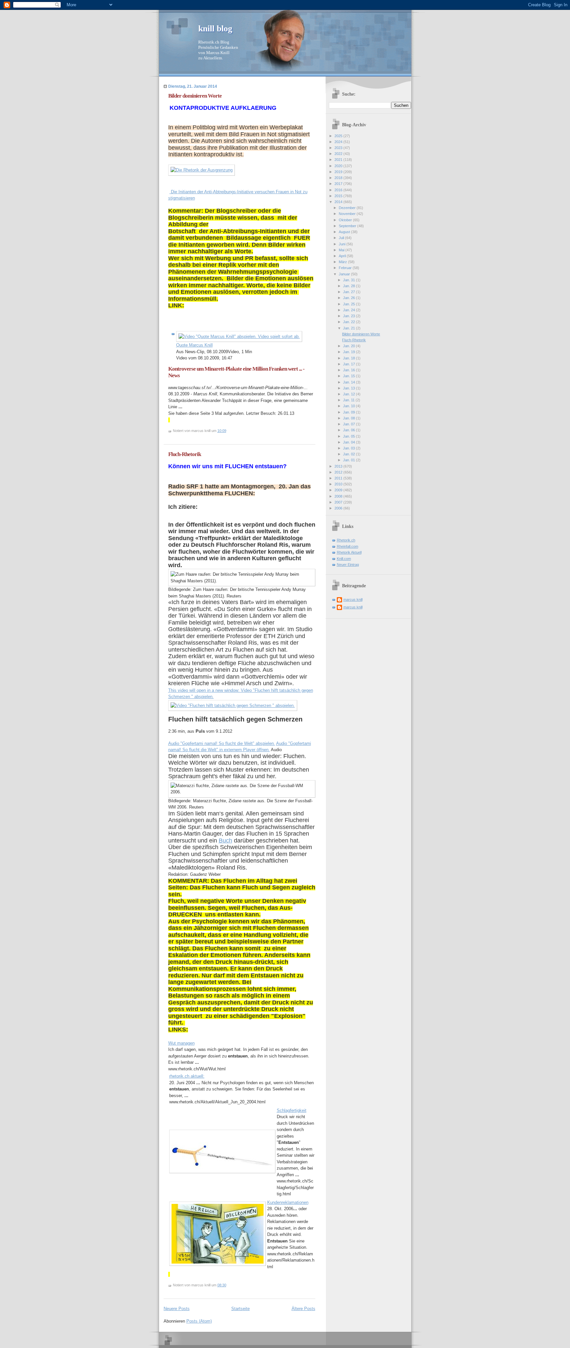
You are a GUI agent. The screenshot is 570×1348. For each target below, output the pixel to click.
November (348, 214)
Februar (346, 268)
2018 (338, 178)
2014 (338, 202)
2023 (338, 148)
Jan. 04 (349, 442)
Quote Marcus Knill (194, 345)
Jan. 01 (349, 460)
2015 (338, 196)
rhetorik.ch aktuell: (187, 1076)
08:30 (221, 1285)
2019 (338, 172)
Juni (342, 244)
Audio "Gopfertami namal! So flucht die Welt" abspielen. (221, 743)
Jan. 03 (349, 448)
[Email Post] (227, 431)
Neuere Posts (177, 1308)
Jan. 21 (349, 328)
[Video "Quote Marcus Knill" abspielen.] (239, 336)
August (345, 232)
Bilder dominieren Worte (195, 96)
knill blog (215, 28)
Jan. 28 (349, 286)
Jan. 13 (349, 388)
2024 (338, 142)
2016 (338, 190)
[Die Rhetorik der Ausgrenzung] (201, 170)
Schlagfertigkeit (291, 1110)
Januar (345, 274)
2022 (338, 154)
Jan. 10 (349, 406)
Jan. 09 (349, 412)
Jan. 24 (349, 310)
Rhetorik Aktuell (349, 552)
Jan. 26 (349, 298)
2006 (338, 508)
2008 (338, 496)
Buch (225, 840)
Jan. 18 (349, 358)
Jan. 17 (349, 364)
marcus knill (353, 599)
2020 (338, 166)
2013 (338, 466)
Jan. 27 (349, 292)
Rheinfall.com (347, 546)
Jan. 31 (349, 280)
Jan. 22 (349, 322)
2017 (338, 184)
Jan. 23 (349, 316)
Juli (342, 238)
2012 (338, 472)
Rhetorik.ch (346, 540)
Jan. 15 (349, 376)
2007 (338, 502)
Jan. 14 (349, 382)
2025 (338, 136)
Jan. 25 (349, 304)
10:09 (221, 431)
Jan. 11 (349, 400)
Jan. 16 (349, 370)
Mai (342, 250)
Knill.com (344, 559)
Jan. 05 (349, 436)
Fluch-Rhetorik (184, 454)
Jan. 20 (349, 346)
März (343, 262)
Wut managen (181, 1043)
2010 (338, 484)
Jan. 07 (349, 424)
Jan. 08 (349, 418)
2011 (338, 478)
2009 (338, 490)
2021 (338, 160)
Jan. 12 (349, 394)
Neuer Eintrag (348, 565)
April (343, 256)
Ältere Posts (303, 1308)
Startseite (240, 1308)
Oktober (346, 220)
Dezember (348, 208)
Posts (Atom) (199, 1321)
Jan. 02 (349, 454)
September (348, 226)
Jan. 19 (349, 352)
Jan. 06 (349, 430)
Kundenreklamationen (287, 1202)
